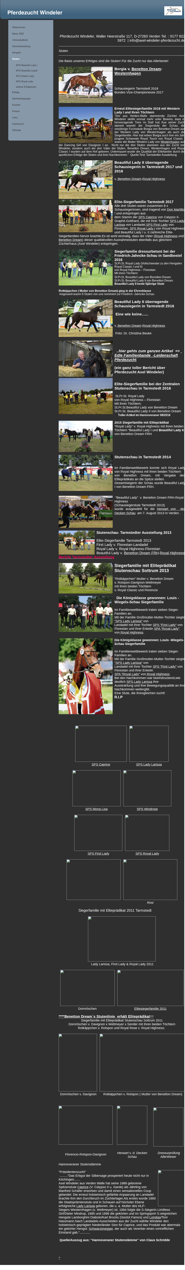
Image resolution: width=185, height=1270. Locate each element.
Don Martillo (175, 209)
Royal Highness (153, 179)
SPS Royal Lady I (142, 228)
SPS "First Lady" (165, 625)
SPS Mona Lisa (96, 809)
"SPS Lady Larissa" (128, 621)
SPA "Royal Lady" (166, 628)
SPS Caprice (147, 217)
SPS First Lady (157, 225)
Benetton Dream (146, 69)
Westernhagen (127, 73)
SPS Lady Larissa (139, 682)
